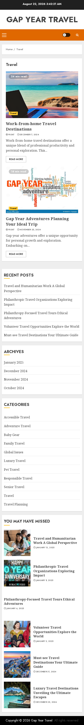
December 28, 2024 (46, 702)
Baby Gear (12, 435)
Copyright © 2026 (18, 720)
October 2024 (14, 388)
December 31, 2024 (46, 671)
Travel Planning (16, 504)
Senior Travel (14, 487)
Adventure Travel (17, 426)
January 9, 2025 (44, 580)
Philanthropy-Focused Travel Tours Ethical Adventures (39, 601)
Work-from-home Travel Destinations (31, 126)
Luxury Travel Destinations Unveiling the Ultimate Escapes (55, 692)
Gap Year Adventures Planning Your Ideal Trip (37, 221)
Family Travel (14, 443)
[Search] (77, 35)
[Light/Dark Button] (66, 35)
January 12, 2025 (45, 547)
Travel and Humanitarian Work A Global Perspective (55, 540)
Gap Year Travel (42, 19)
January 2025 (14, 362)
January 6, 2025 (15, 608)
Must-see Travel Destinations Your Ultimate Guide (41, 335)
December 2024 (15, 371)
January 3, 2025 (45, 641)
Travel (13, 113)
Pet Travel (11, 469)
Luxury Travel (14, 461)
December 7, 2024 (29, 134)
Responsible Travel (18, 478)
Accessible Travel (17, 417)
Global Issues (13, 452)
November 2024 (16, 379)
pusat (11, 134)
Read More (16, 159)
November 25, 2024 (30, 229)
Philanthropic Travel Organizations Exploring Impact (54, 570)
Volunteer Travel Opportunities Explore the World (41, 326)
